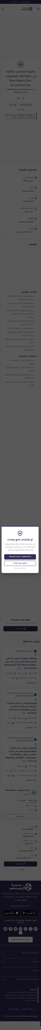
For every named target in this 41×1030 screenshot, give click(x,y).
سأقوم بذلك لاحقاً (20, 568)
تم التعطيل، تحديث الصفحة (20, 557)
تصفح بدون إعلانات (20, 563)
